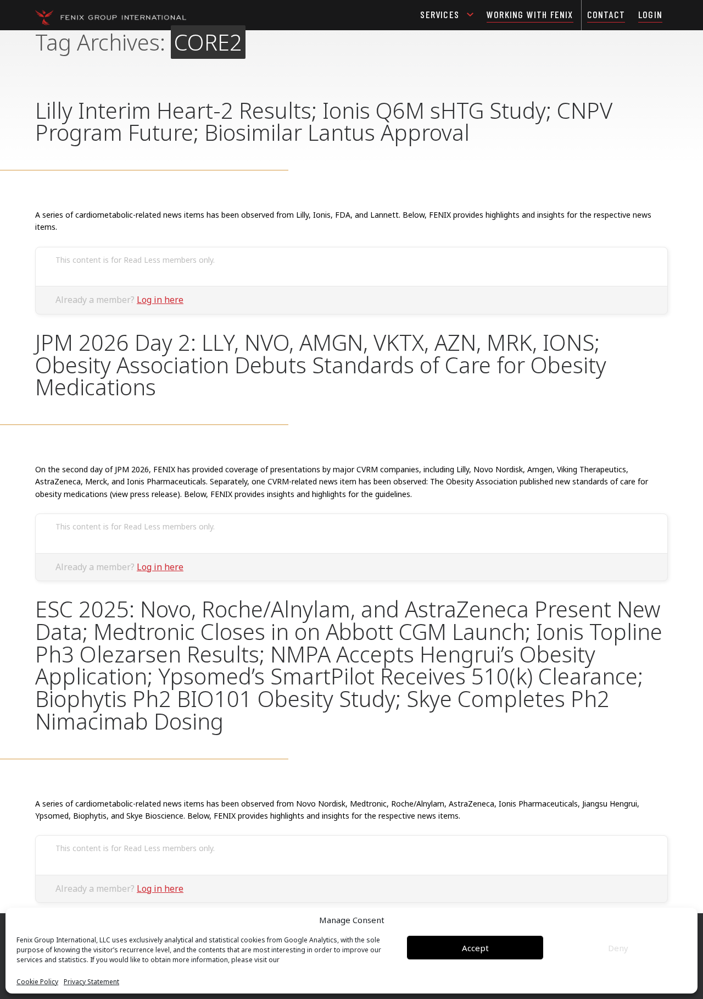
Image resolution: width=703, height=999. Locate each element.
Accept (475, 947)
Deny (618, 947)
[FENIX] (110, 16)
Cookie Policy (37, 982)
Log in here (160, 300)
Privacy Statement (91, 982)
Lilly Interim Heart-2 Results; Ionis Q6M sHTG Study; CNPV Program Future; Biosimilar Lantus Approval (323, 121)
